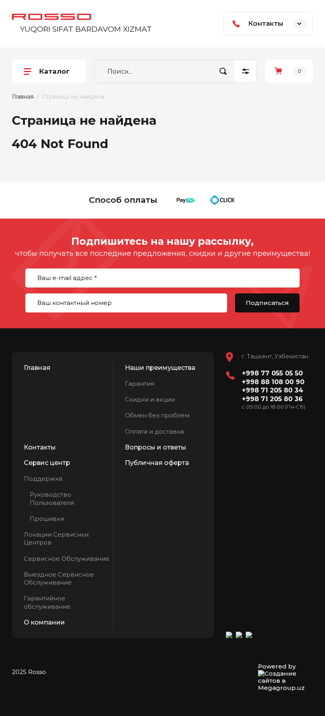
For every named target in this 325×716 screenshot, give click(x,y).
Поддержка (43, 478)
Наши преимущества (160, 367)
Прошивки (47, 518)
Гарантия (139, 383)
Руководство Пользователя (52, 498)
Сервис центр (47, 463)
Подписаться (267, 303)
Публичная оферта (157, 463)
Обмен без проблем (157, 415)
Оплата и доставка (154, 431)
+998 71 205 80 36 (272, 399)
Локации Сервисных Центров (56, 538)
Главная (23, 96)
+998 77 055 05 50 (272, 373)
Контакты (40, 447)
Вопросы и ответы (155, 447)
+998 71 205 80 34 (272, 390)
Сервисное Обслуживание (66, 558)
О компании (44, 622)
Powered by (277, 666)
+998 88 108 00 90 (273, 382)
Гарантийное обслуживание (47, 602)
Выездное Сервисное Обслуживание (59, 578)
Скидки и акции (150, 399)
